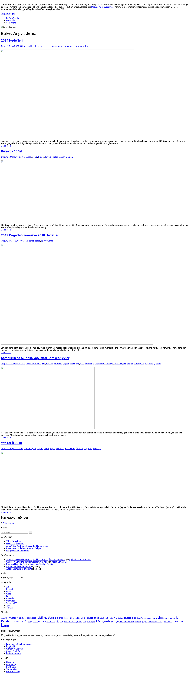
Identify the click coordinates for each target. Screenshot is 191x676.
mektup (35, 622)
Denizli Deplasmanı (15, 543)
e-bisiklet (76, 618)
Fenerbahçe (92, 617)
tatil (151, 363)
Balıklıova (36, 363)
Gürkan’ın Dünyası (14, 649)
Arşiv (3, 577)
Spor (8, 605)
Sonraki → (9, 523)
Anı (23, 157)
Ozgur (4, 46)
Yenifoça (97, 448)
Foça (52, 448)
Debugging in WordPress (102, 7)
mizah (42, 621)
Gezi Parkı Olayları (144, 618)
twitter (66, 46)
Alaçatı (32, 448)
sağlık (54, 46)
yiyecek (73, 46)
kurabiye (109, 363)
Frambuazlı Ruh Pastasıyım (19, 644)
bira (43, 363)
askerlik (4, 618)
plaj (146, 363)
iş (43, 157)
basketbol (32, 617)
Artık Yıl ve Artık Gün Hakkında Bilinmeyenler (27, 546)
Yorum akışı (11, 669)
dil (71, 617)
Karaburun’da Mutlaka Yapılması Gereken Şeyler (35, 358)
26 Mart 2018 (13, 157)
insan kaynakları (169, 618)
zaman (138, 621)
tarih (79, 621)
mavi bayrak (120, 363)
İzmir (5, 625)
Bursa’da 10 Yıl (11, 151)
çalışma (144, 622)
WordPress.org (13, 671)
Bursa (28, 157)
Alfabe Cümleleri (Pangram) (19, 566)
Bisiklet (9, 589)
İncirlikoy (89, 363)
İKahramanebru (13, 653)
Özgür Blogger (8, 13)
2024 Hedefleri (12, 40)
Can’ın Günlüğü (13, 651)
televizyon (91, 622)
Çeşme (66, 363)
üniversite (152, 621)
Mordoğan (139, 363)
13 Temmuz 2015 (15, 363)
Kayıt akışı (11, 667)
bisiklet (30, 46)
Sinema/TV (11, 603)
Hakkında (10, 20)
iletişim (157, 617)
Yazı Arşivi (11, 23)
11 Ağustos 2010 (15, 448)
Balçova (23, 618)
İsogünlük (10, 646)
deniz (37, 46)
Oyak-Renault (51, 622)
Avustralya (14, 617)
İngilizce (168, 621)
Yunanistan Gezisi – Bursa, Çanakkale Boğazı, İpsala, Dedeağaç (35, 559)
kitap (47, 46)
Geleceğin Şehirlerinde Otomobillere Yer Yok (26, 562)
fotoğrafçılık (104, 618)
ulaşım (62, 157)
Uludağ (69, 157)
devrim (66, 618)
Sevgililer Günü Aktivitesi (17, 550)
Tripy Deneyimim (14, 541)
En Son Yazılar (13, 18)
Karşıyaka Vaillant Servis (41, 564)
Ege (40, 157)
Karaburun (99, 363)
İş (7, 596)
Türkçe (9, 608)
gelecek (127, 617)
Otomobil (10, 601)
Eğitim (9, 591)
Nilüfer (55, 157)
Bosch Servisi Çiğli (59, 562)
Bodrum (58, 363)
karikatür (22, 621)
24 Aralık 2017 (14, 241)
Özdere (79, 448)
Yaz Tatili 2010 (11, 443)
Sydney (74, 622)
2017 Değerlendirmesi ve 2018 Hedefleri (30, 235)
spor (60, 46)
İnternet (178, 621)
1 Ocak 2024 (13, 46)
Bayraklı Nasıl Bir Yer (16, 564)
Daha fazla (6, 146)
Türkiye (101, 621)
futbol (111, 618)
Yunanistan (83, 46)
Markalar (10, 598)
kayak (48, 157)
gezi (42, 46)
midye (130, 363)
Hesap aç (10, 662)
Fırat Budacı (118, 618)
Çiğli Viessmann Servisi (80, 559)
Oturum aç (11, 664)
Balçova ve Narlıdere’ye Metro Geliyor (23, 548)
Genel (23, 46)
